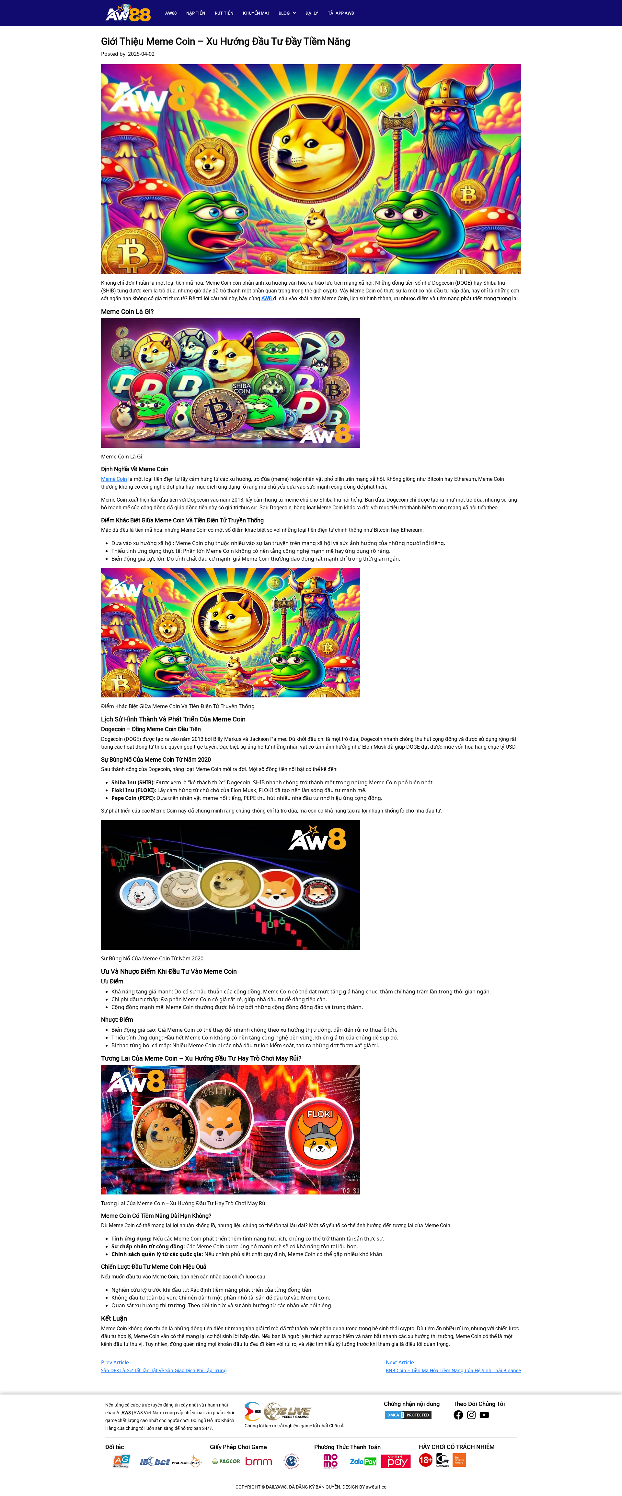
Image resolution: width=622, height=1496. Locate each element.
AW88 (171, 13)
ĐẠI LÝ (311, 13)
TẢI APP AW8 (341, 13)
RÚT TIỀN (224, 13)
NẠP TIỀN (195, 13)
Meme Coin (114, 479)
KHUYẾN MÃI (256, 13)
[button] (287, 13)
